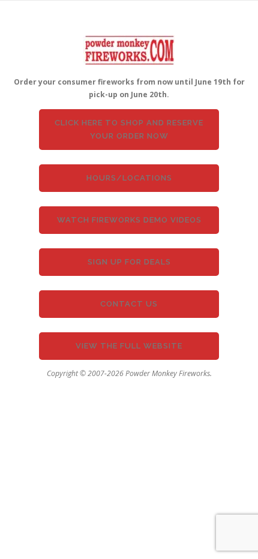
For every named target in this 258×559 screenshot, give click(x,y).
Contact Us (129, 303)
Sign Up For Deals (129, 261)
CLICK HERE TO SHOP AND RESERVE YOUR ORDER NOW (129, 129)
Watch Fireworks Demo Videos (129, 219)
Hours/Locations (129, 177)
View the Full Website (129, 345)
